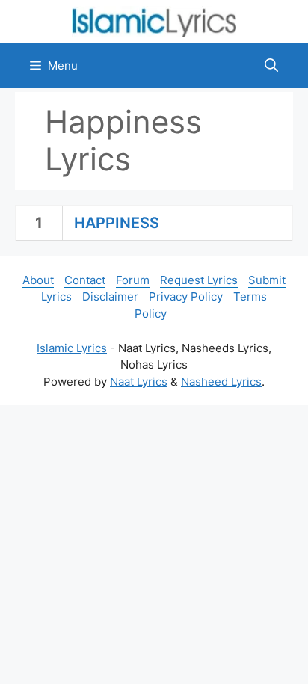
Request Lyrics (199, 280)
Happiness (116, 223)
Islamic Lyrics (72, 348)
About (38, 280)
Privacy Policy (186, 296)
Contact (84, 280)
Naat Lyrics (138, 382)
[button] (271, 65)
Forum (133, 280)
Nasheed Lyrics (221, 382)
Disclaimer (110, 296)
